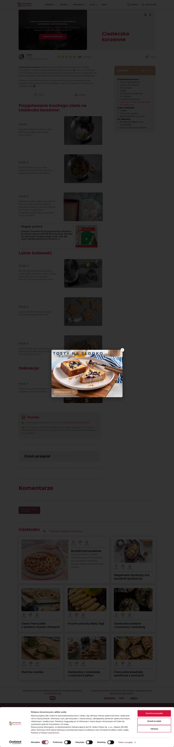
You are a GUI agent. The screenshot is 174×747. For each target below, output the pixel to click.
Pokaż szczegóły (125, 742)
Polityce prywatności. (50, 733)
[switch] (67, 742)
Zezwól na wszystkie (154, 713)
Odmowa (154, 729)
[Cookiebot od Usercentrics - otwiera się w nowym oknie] (15, 742)
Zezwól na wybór (154, 721)
